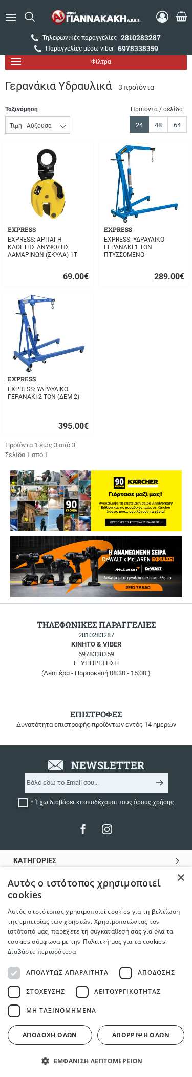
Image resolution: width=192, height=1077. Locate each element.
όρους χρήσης (154, 802)
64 (177, 125)
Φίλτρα (101, 61)
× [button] (180, 878)
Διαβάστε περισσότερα (42, 951)
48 (158, 125)
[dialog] (96, 972)
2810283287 (96, 635)
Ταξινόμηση (21, 109)
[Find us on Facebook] (83, 829)
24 (139, 125)
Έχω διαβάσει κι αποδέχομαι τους (105, 802)
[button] (96, 1060)
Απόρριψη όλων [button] (140, 1035)
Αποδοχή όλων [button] (50, 1035)
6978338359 (96, 654)
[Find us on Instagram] (107, 829)
